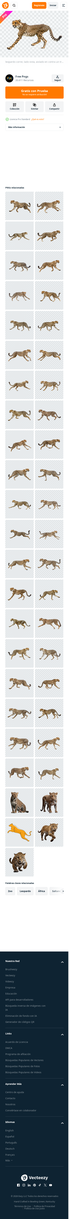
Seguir (57, 80)
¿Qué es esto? (37, 119)
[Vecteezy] (5, 5)
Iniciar (53, 5)
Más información (16, 125)
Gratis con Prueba (34, 92)
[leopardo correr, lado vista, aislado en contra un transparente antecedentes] (19, 204)
